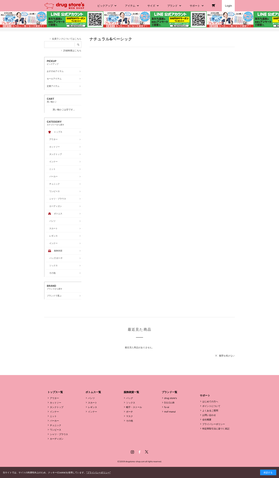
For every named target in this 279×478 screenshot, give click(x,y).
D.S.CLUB (169, 402)
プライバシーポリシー (213, 424)
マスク (129, 416)
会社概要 (206, 419)
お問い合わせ (209, 415)
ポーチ (129, 411)
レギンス (92, 407)
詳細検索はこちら (72, 50)
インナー (54, 411)
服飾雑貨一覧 (131, 392)
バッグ (129, 398)
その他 (129, 420)
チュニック (55, 425)
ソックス (130, 402)
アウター (54, 398)
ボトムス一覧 (93, 392)
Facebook (139, 452)
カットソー (55, 402)
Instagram (132, 452)
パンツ (91, 398)
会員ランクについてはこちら (66, 38)
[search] (79, 44)
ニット (53, 416)
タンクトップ (56, 407)
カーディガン (56, 438)
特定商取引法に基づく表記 (215, 428)
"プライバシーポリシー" (98, 472)
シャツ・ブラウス (59, 434)
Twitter (146, 452)
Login (228, 5)
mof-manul (170, 411)
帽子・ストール (134, 407)
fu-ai (166, 407)
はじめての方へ (210, 401)
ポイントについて (211, 406)
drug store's (170, 398)
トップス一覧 (55, 392)
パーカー (54, 420)
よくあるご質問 (210, 410)
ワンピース (55, 429)
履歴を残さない (227, 355)
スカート (92, 402)
